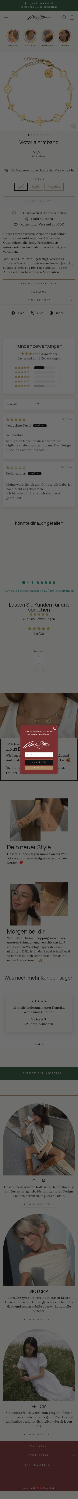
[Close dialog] (55, 728)
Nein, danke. (39, 768)
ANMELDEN (39, 762)
